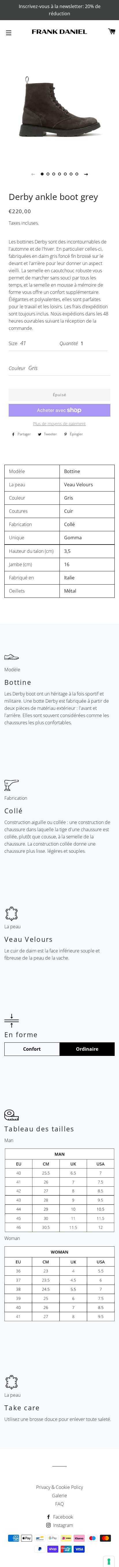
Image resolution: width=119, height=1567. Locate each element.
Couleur (17, 368)
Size (13, 343)
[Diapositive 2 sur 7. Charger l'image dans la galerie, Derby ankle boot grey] (48, 174)
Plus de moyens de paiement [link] (59, 423)
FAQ (59, 1504)
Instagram (62, 1525)
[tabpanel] (59, 101)
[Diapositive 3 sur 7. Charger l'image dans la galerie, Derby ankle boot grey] (54, 174)
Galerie (59, 1495)
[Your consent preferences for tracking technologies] (108, 1561)
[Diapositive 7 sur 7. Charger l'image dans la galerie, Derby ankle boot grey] (77, 174)
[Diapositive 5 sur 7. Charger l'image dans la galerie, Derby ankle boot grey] (65, 174)
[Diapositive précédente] (33, 174)
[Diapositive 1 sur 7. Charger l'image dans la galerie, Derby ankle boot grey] (42, 174)
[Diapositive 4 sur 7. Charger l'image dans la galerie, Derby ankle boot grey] (59, 174)
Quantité (69, 343)
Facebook (62, 1517)
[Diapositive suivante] (86, 174)
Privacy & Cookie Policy (59, 1487)
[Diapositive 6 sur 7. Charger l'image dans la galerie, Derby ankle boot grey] (71, 174)
